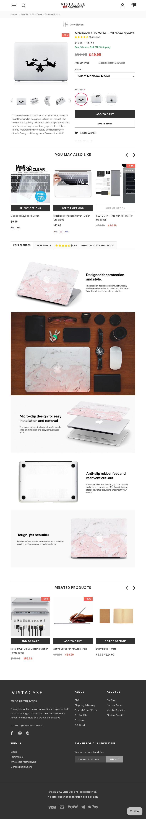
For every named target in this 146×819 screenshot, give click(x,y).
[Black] (18, 228)
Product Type (82, 62)
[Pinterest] (28, 733)
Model (78, 69)
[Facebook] (13, 733)
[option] (41, 62)
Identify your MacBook (97, 245)
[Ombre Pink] (61, 232)
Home (14, 14)
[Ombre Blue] (66, 232)
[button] (82, 37)
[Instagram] (21, 733)
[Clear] (13, 228)
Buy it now (105, 123)
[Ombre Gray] (55, 232)
